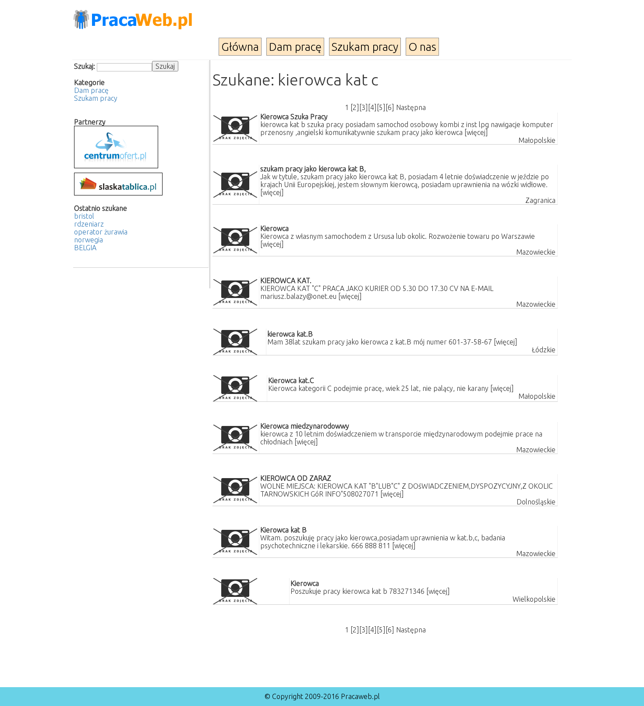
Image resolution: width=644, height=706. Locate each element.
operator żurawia (100, 232)
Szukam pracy (365, 46)
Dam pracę (295, 46)
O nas (422, 46)
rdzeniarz (89, 224)
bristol (84, 216)
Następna (411, 107)
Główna (240, 46)
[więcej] (476, 132)
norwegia (88, 240)
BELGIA (85, 248)
